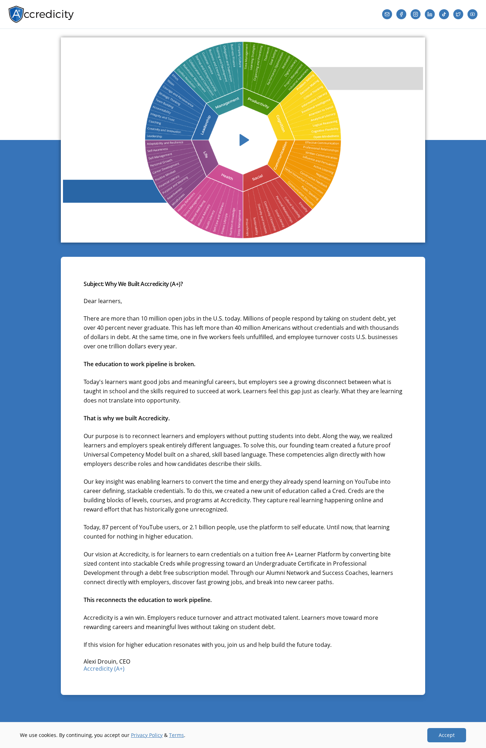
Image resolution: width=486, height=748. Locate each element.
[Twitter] (458, 14)
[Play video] (243, 140)
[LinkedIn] (430, 14)
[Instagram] (416, 14)
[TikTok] (444, 14)
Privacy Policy (147, 735)
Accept (447, 735)
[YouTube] (472, 14)
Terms (176, 735)
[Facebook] (401, 14)
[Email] (387, 14)
